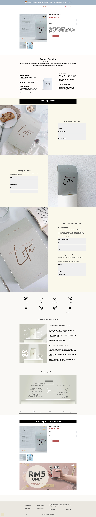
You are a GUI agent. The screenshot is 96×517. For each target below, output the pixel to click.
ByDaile (48, 514)
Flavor (50, 19)
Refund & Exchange (40, 508)
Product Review (27, 508)
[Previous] (21, 477)
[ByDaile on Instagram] (26, 514)
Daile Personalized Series (29, 504)
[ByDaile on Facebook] (25, 514)
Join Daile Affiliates (40, 504)
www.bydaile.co (52, 514)
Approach (50, 23)
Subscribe (68, 509)
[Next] (75, 477)
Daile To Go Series (28, 505)
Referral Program (40, 505)
